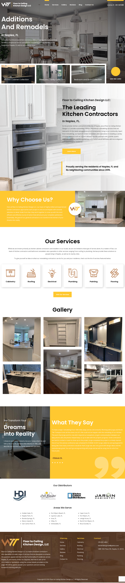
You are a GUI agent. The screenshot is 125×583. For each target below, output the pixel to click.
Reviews (73, 5)
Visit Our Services (62, 294)
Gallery (64, 5)
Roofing (80, 546)
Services (55, 5)
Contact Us (89, 5)
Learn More (71, 151)
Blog (80, 5)
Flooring (80, 559)
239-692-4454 (115, 79)
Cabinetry (80, 542)
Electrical (80, 549)
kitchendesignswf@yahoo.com (108, 546)
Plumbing (80, 552)
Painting (80, 556)
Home (47, 5)
